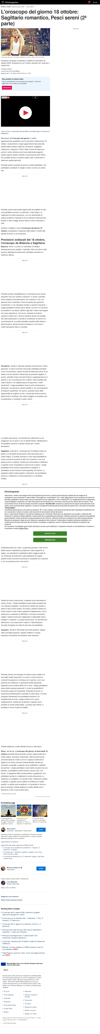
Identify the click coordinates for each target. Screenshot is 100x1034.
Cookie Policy (23, 528)
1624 (66, 497)
